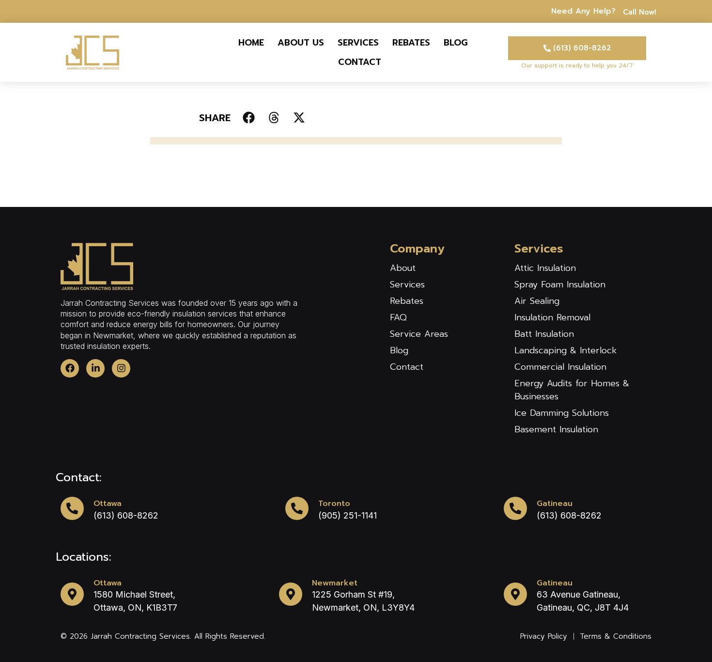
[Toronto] (297, 508)
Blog (455, 42)
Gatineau (555, 503)
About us (301, 42)
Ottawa (107, 503)
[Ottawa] (72, 508)
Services (358, 42)
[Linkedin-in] (95, 368)
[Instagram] (121, 368)
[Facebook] (70, 368)
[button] (249, 117)
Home (251, 42)
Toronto (334, 503)
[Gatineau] (515, 508)
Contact (359, 62)
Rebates (411, 42)
